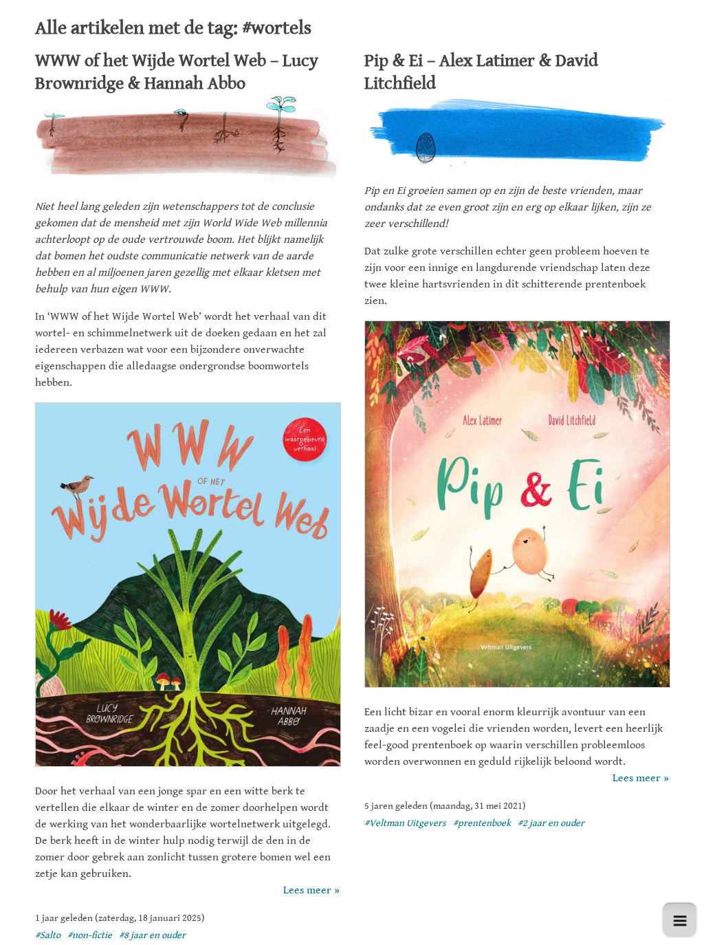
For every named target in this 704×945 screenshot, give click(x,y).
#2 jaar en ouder (551, 823)
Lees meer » (311, 890)
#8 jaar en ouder (152, 935)
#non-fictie (89, 935)
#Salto (47, 935)
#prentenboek (482, 823)
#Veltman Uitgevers (405, 823)
